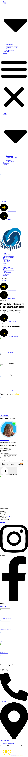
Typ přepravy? (3, 453)
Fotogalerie (6, 51)
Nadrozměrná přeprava (12, 46)
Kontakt (5, 53)
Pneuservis (9, 48)
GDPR (1, 459)
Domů (4, 2)
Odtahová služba (10, 50)
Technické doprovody (11, 47)
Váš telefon (3, 450)
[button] (14, 83)
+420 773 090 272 (4, 440)
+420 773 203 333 (4, 416)
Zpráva (2, 458)
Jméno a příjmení (4, 448)
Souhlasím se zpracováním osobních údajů (15, 461)
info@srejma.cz (8, 516)
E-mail (2, 452)
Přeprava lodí (9, 44)
